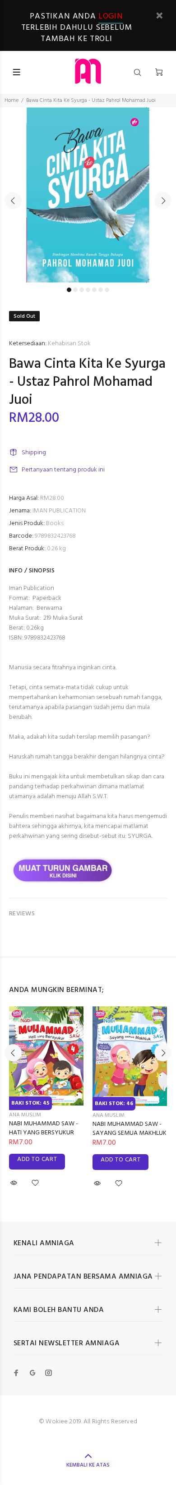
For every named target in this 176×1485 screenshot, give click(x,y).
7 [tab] (107, 290)
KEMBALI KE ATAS (88, 1465)
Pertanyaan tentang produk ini (63, 470)
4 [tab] (88, 290)
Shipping (34, 453)
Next (162, 200)
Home (12, 100)
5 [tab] (94, 290)
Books (55, 523)
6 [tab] (100, 290)
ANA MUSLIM (25, 1114)
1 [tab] (69, 290)
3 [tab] (81, 290)
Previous (13, 200)
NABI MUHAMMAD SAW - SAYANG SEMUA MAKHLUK (130, 1128)
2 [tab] (75, 290)
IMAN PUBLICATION (59, 511)
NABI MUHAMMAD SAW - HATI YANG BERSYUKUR (43, 1128)
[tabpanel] (88, 195)
